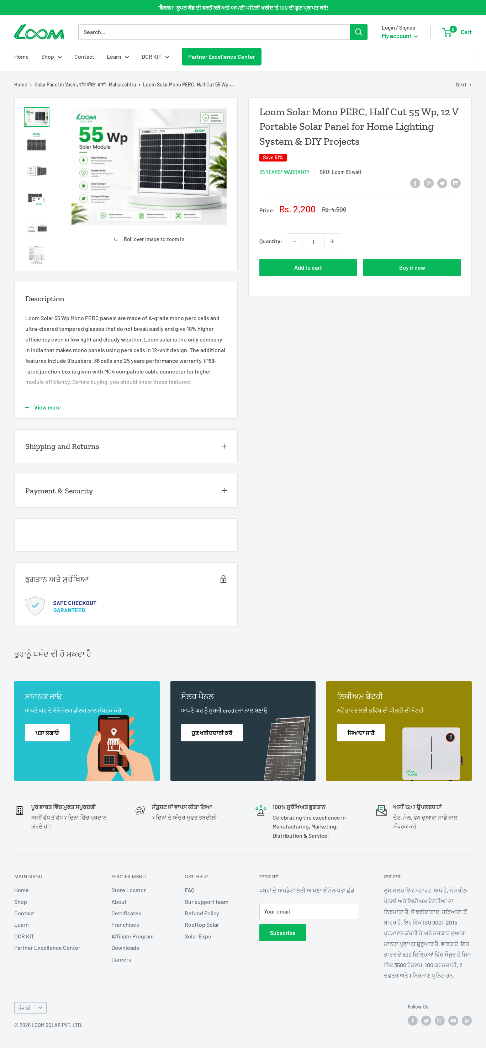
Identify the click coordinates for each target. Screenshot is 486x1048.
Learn (114, 56)
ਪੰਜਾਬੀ (24, 1008)
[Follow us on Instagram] (440, 1021)
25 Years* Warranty (284, 172)
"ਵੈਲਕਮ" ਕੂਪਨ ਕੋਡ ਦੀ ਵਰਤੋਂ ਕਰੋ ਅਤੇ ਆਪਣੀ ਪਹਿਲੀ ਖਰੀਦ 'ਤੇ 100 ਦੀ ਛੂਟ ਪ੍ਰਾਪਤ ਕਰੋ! (243, 7)
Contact (84, 56)
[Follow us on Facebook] (413, 1021)
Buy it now (412, 267)
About (119, 901)
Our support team (206, 901)
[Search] (359, 32)
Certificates (126, 913)
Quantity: (270, 241)
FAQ (189, 889)
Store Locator (128, 889)
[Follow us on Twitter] (426, 1021)
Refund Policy (202, 913)
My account (397, 35)
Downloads (125, 947)
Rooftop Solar (202, 924)
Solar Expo (198, 936)
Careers (121, 959)
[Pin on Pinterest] (429, 182)
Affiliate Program (132, 936)
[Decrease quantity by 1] (294, 241)
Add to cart (308, 267)
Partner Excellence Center (221, 56)
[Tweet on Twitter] (442, 182)
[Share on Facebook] (415, 182)
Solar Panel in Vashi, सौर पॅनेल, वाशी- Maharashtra (85, 84)
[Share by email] (456, 182)
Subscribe (283, 932)
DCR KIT (152, 56)
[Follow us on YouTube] (453, 1021)
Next (461, 84)
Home (21, 56)
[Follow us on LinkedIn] (467, 1021)
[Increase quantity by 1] (332, 241)
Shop (47, 56)
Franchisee (125, 924)
